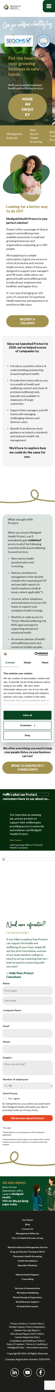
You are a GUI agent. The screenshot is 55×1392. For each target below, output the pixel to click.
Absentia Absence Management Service (28, 1247)
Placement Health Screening (27, 1256)
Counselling (27, 1279)
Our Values (27, 1220)
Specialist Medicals (27, 1265)
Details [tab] (27, 662)
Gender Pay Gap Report (26, 1330)
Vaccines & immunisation (27, 1288)
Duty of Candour (15, 1344)
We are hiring (20, 1200)
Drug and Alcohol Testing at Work (27, 1251)
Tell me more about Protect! (27, 1118)
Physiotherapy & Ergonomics (27, 1297)
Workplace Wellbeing (27, 1292)
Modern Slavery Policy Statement (26, 1326)
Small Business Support (27, 1301)
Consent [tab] (10, 662)
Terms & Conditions (36, 1344)
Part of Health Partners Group (27, 1238)
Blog (27, 1224)
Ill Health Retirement (27, 1306)
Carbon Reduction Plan (27, 1337)
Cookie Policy (35, 1323)
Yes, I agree (14, 1098)
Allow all (27, 715)
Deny (27, 735)
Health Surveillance (27, 1260)
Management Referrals (27, 1233)
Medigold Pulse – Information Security (27, 1347)
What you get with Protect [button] (20, 521)
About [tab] (45, 662)
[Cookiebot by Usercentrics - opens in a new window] (38, 654)
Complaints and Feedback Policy (26, 1340)
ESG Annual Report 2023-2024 (26, 1333)
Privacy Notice (18, 1323)
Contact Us (27, 1229)
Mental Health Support (27, 1274)
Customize (25, 725)
